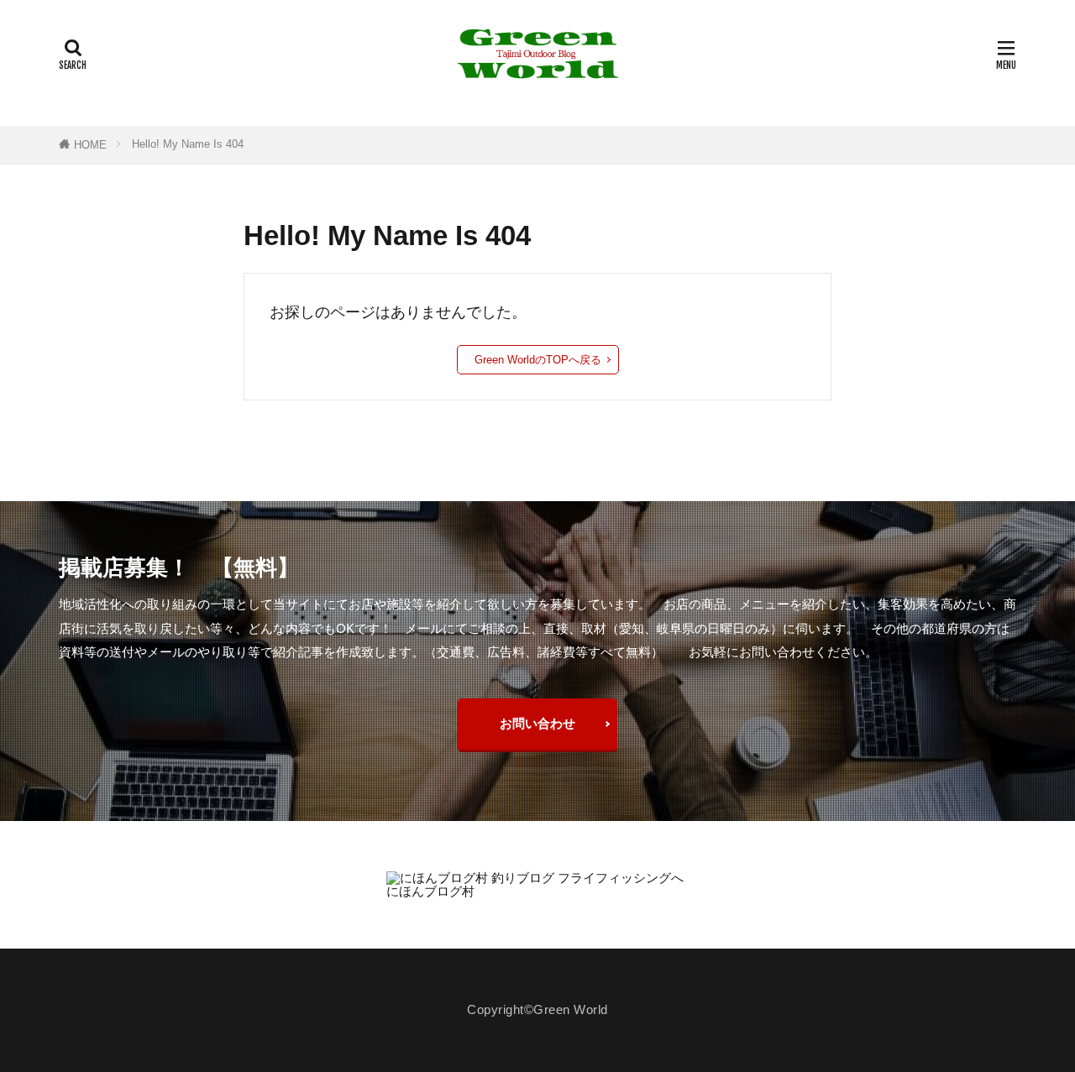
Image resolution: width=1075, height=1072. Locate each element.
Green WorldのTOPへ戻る (538, 359)
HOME (90, 145)
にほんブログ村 (430, 891)
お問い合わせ (537, 723)
